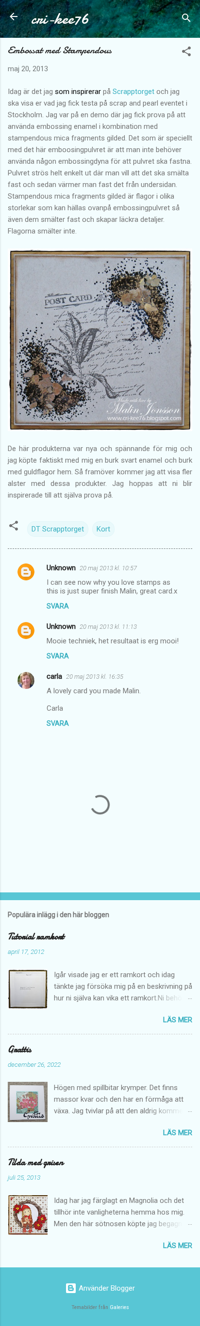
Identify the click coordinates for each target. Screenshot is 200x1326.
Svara (58, 606)
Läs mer (177, 1019)
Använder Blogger (106, 1288)
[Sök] (186, 19)
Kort (103, 529)
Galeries (119, 1307)
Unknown (61, 567)
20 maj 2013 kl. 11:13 (108, 626)
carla (54, 676)
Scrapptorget (133, 91)
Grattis (19, 1050)
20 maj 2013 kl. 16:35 (94, 676)
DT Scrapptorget (58, 529)
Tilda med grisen (35, 1162)
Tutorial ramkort (36, 937)
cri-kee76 (60, 19)
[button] (186, 53)
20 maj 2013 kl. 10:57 (108, 568)
